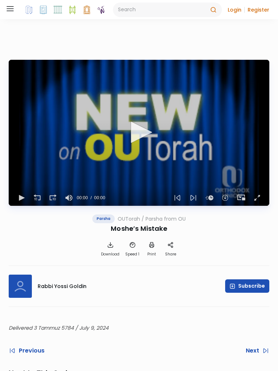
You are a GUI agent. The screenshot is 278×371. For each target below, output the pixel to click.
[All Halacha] (58, 10)
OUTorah (129, 218)
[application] (139, 133)
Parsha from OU (166, 218)
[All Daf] (87, 10)
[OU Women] (101, 10)
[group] (69, 198)
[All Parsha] (72, 10)
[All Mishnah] (43, 10)
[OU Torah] (29, 10)
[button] (234, 9)
